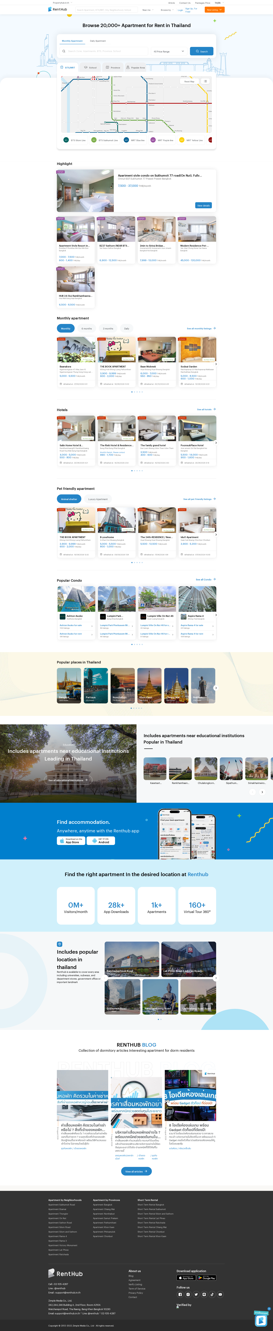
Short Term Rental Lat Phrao (151, 1218)
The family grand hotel (153, 445)
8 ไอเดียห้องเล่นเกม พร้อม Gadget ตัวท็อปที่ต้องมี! (189, 1126)
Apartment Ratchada (58, 1254)
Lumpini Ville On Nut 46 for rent (155, 633)
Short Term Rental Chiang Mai (152, 1227)
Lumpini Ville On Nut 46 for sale (155, 625)
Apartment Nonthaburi (104, 1213)
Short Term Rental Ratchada (151, 1222)
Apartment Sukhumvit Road (61, 1204)
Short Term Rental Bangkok (151, 1204)
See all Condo (203, 579)
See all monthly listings (199, 328)
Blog (131, 1275)
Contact (133, 1297)
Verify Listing (135, 1284)
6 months (87, 328)
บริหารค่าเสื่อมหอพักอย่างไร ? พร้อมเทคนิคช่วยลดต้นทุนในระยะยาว (137, 1134)
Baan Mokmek (148, 366)
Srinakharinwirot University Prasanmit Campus (256, 783)
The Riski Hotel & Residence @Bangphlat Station (116, 445)
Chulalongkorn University (206, 783)
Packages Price (202, 2)
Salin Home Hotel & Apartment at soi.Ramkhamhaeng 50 (72, 445)
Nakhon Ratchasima (200, 697)
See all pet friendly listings (197, 498)
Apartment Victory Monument (62, 1245)
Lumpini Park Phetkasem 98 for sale (115, 625)
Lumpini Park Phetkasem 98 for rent (115, 633)
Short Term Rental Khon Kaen (152, 1236)
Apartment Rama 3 (57, 1240)
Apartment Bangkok (102, 1204)
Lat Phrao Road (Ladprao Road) (183, 970)
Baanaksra (65, 366)
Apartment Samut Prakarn (105, 1218)
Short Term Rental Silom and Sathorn (155, 1213)
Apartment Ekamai (57, 1209)
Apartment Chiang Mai (104, 1209)
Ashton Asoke (75, 615)
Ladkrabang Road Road (197, 1008)
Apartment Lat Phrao (58, 1249)
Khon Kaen (145, 697)
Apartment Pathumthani (104, 1222)
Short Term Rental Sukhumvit (152, 1209)
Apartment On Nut (57, 1218)
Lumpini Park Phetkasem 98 (115, 616)
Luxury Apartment (98, 499)
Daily (126, 328)
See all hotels (204, 409)
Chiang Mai (172, 697)
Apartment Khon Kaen (103, 1227)
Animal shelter (69, 499)
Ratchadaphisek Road (120, 970)
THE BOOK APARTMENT (113, 366)
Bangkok (64, 697)
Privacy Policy (136, 1292)
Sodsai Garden (189, 366)
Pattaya (90, 697)
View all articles (134, 1171)
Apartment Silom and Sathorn (62, 1231)
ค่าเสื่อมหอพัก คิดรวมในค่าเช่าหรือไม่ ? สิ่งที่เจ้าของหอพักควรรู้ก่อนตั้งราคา (83, 1127)
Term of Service (137, 1288)
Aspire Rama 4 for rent (192, 633)
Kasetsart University (155, 783)
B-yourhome (107, 537)
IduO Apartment (189, 537)
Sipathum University (231, 783)
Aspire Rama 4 (196, 615)
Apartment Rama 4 (57, 1236)
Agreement (134, 1280)
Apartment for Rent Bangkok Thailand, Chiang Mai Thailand (61, 9)
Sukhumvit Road (117, 1008)
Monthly (65, 328)
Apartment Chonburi (103, 1236)
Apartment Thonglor (58, 1213)
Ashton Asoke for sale (71, 625)
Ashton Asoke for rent (71, 633)
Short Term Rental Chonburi (151, 1231)
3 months (108, 328)
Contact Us (185, 2)
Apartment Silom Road (59, 1227)
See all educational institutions (65, 780)
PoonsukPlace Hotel (192, 445)
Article (171, 2)
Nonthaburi (119, 697)
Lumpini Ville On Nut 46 (160, 615)
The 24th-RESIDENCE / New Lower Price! (155, 537)
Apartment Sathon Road (60, 1222)
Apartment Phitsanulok (104, 1231)
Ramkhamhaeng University (180, 783)
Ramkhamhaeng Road (158, 1008)
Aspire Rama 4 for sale (192, 625)
